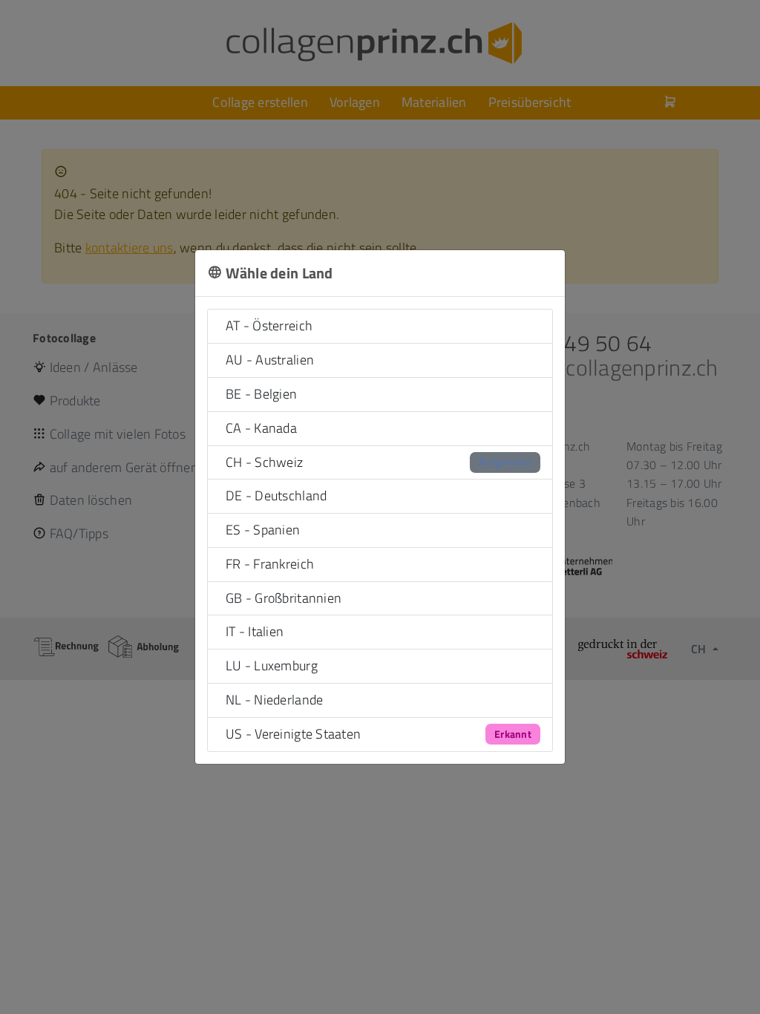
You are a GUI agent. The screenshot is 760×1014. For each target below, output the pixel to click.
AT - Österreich (269, 325)
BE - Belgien (261, 394)
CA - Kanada (261, 428)
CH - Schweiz (378, 462)
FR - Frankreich (270, 564)
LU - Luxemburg (272, 665)
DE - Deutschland (276, 495)
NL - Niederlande (274, 700)
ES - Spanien (263, 530)
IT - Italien (255, 631)
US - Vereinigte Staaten (378, 734)
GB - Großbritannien (283, 598)
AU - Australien (270, 360)
